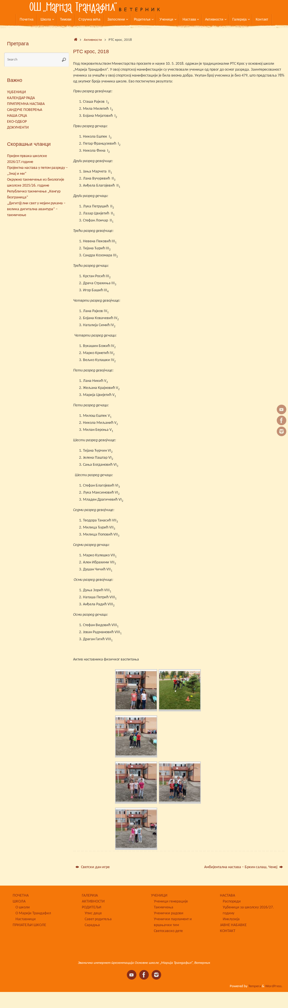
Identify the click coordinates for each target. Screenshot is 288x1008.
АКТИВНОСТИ (93, 901)
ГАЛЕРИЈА (90, 895)
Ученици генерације (171, 901)
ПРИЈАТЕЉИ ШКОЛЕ (29, 925)
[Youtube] (281, 409)
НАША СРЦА (17, 116)
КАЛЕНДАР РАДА (21, 98)
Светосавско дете (168, 931)
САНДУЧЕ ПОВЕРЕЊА (24, 110)
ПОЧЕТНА (21, 895)
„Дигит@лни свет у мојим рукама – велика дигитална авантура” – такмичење (36, 209)
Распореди (232, 901)
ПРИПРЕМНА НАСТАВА (26, 104)
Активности (93, 40)
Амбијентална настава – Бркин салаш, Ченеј (241, 867)
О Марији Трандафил (33, 913)
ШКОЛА (19, 901)
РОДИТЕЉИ (91, 907)
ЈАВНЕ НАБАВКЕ (233, 925)
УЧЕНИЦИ (159, 895)
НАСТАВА (227, 895)
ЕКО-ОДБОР (17, 122)
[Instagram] (281, 431)
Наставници (25, 919)
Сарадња (92, 925)
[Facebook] (281, 420)
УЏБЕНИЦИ (16, 92)
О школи (22, 907)
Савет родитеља (98, 919)
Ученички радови (168, 913)
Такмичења (163, 907)
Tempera (254, 986)
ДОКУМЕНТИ (18, 128)
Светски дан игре (95, 867)
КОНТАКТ (227, 931)
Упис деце (93, 913)
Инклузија (231, 919)
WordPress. (273, 986)
